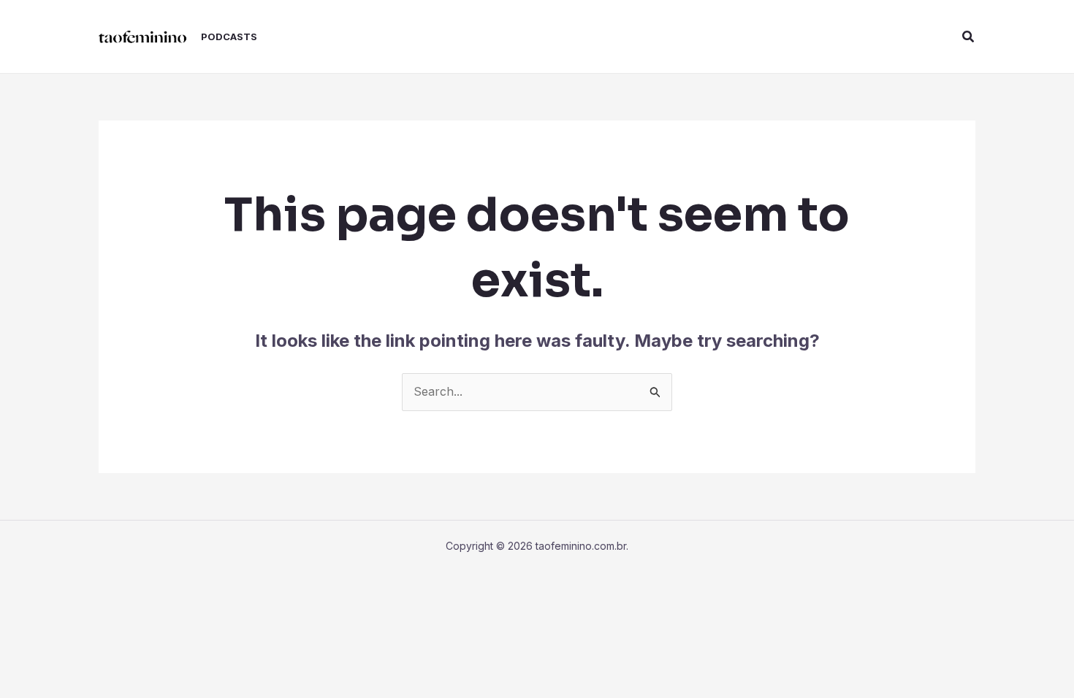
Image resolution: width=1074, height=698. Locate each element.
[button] (968, 37)
